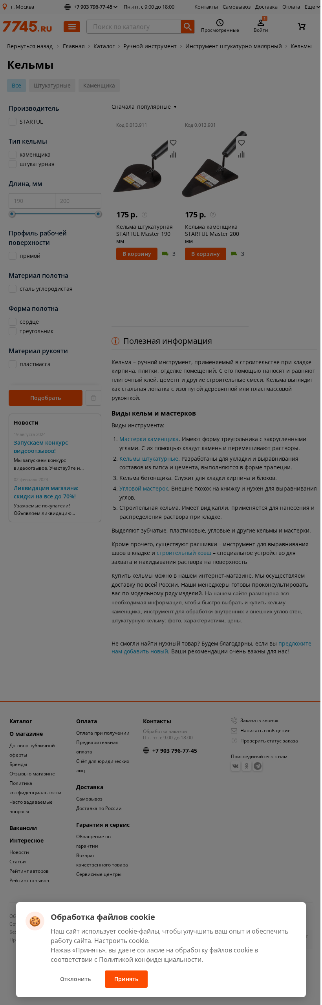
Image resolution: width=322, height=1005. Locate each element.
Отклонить (75, 979)
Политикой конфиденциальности (150, 959)
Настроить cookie (121, 940)
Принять (126, 979)
